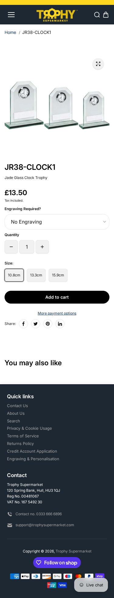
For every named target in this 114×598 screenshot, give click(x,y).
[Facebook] (23, 323)
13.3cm (36, 275)
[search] (97, 14)
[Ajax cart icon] (105, 14)
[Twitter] (35, 323)
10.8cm (14, 275)
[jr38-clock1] (98, 64)
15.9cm (58, 275)
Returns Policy (20, 443)
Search (13, 420)
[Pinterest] (47, 323)
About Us (16, 413)
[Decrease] (11, 246)
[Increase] (42, 246)
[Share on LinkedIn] (59, 323)
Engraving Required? (23, 208)
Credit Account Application (32, 451)
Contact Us (17, 405)
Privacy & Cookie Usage (29, 428)
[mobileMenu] (11, 14)
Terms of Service (23, 435)
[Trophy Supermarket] (57, 14)
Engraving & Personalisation (33, 458)
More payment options (57, 313)
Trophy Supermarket (74, 551)
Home (10, 32)
